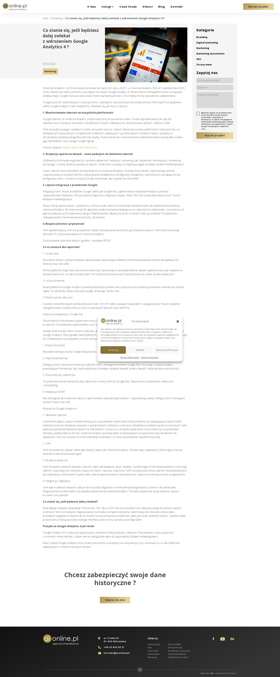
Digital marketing (207, 42)
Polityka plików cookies (129, 357)
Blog (161, 7)
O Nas (91, 7)
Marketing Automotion (179, 651)
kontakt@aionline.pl (117, 653)
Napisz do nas (115, 600)
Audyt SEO (153, 651)
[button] (177, 321)
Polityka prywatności (149, 357)
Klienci (148, 7)
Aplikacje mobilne (177, 654)
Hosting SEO (154, 644)
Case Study (128, 7)
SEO (198, 59)
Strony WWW (174, 644)
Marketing (202, 48)
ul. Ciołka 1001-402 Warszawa (115, 640)
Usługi (106, 7)
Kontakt (177, 7)
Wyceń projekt (258, 6)
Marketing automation (210, 53)
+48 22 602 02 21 (114, 647)
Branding (201, 37)
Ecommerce (153, 654)
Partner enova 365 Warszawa (79, 147)
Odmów (140, 350)
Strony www (204, 64)
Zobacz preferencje (167, 350)
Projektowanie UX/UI (178, 657)
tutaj (203, 128)
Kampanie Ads (175, 647)
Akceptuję (113, 350)
